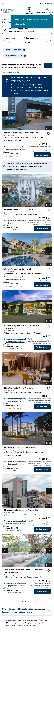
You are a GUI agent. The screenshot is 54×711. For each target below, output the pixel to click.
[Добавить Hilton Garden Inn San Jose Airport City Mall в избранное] (49, 511)
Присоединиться (41, 12)
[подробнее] (49, 144)
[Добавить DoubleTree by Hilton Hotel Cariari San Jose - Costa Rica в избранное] (49, 326)
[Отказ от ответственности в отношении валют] (40, 38)
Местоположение (9, 20)
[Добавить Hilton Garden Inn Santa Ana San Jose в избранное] (49, 389)
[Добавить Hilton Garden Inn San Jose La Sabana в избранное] (49, 210)
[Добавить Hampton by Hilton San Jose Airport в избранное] (49, 448)
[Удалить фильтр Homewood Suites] (24, 49)
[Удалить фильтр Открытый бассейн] (25, 55)
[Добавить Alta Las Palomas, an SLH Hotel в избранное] (49, 270)
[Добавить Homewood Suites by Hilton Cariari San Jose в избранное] (49, 133)
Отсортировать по (12, 38)
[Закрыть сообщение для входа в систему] (51, 16)
